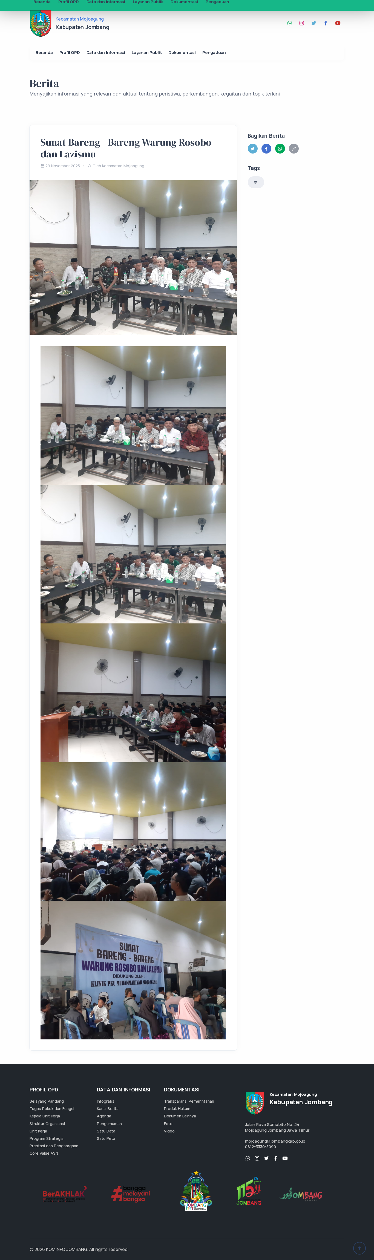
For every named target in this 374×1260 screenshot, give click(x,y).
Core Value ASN (44, 1153)
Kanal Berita (108, 1108)
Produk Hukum (177, 1108)
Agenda (104, 1116)
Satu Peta (106, 1138)
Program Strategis (47, 1138)
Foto (168, 1123)
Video (169, 1131)
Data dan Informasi (106, 52)
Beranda (44, 52)
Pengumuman (109, 1123)
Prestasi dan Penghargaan (54, 1145)
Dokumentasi (182, 52)
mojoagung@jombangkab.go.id (275, 1141)
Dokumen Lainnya (180, 1116)
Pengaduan (214, 52)
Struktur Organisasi (47, 1123)
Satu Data (106, 1131)
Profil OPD (69, 52)
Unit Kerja (38, 1131)
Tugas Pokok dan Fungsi (52, 1108)
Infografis (105, 1101)
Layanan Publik (147, 52)
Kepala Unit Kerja (45, 1116)
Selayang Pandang (47, 1101)
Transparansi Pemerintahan (189, 1101)
